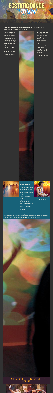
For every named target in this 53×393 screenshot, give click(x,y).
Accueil (26, 21)
